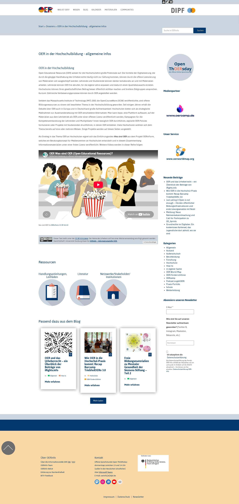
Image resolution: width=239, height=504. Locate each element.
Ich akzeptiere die (176, 356)
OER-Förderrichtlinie (94, 379)
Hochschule (94, 376)
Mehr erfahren (52, 381)
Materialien (111, 10)
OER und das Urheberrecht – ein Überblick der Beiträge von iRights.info (56, 364)
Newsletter (138, 497)
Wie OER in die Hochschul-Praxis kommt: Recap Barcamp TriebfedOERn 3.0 (95, 364)
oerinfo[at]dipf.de (108, 476)
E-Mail (169, 307)
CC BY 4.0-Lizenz (81, 238)
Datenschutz (124, 497)
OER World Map (173, 272)
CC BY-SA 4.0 (63, 225)
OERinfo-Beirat (47, 469)
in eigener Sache (174, 269)
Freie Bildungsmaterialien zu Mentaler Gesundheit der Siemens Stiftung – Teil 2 (136, 365)
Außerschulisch (173, 253)
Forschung (171, 260)
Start (41, 26)
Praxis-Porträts (173, 284)
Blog (85, 10)
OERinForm (55, 225)
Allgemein (53, 376)
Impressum (109, 497)
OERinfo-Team (47, 465)
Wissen (76, 10)
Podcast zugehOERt (175, 281)
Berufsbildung (173, 257)
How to (63, 376)
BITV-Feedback (47, 476)
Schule (169, 287)
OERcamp (170, 278)
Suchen (200, 30)
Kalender (96, 10)
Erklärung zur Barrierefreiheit (52, 472)
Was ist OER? (63, 10)
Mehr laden (98, 401)
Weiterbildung (173, 290)
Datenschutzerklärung (176, 357)
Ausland (170, 250)
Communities (126, 10)
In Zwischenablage (150, 242)
